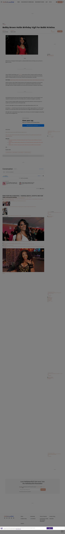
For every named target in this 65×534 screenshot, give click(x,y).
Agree (50, 528)
